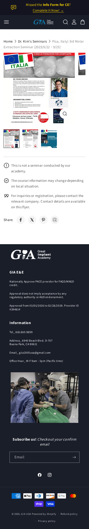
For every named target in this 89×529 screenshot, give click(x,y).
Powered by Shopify (44, 513)
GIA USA (26, 513)
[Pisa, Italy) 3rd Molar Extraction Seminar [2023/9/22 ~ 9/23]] (39, 88)
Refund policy (69, 514)
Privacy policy (47, 521)
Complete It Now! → (48, 10)
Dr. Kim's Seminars (32, 41)
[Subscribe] (74, 457)
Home (8, 41)
